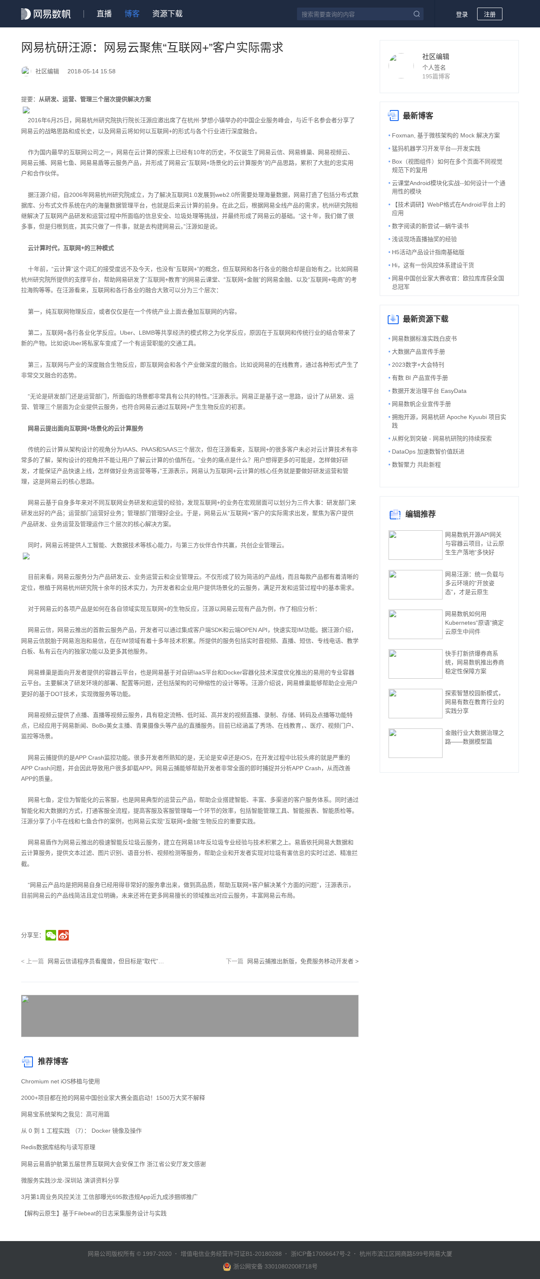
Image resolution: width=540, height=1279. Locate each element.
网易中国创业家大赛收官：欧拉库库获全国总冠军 (448, 282)
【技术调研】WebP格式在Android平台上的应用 (448, 208)
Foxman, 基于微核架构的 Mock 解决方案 (446, 135)
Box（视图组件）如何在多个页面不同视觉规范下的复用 (447, 165)
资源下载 (167, 14)
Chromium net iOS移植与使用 (60, 1081)
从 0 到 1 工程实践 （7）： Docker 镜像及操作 (81, 1130)
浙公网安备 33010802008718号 (275, 1266)
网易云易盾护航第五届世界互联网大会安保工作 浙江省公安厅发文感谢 (113, 1164)
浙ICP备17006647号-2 (321, 1253)
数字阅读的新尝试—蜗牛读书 (430, 226)
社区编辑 (435, 56)
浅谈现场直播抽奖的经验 (424, 239)
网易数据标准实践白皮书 (424, 338)
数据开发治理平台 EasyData (429, 390)
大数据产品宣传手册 (418, 351)
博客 (132, 14)
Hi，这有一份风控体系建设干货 (433, 265)
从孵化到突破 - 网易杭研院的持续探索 (442, 438)
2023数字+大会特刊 (418, 364)
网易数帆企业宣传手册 (421, 403)
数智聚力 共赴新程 (416, 464)
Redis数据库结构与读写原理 (58, 1147)
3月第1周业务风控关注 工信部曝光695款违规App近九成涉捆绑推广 (109, 1196)
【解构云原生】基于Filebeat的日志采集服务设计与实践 (94, 1213)
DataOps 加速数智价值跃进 (428, 451)
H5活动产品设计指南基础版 (428, 252)
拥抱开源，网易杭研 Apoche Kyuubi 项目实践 (449, 421)
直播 (104, 14)
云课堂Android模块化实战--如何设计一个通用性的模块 (448, 187)
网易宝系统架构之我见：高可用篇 (65, 1114)
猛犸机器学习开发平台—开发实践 (436, 148)
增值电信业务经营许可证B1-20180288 (231, 1253)
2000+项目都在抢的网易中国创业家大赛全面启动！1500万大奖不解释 (113, 1097)
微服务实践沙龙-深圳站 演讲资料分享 (70, 1180)
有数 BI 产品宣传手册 (420, 377)
